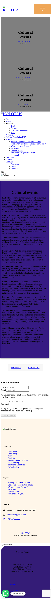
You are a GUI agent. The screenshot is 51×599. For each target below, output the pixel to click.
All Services (26, 41)
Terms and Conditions (16, 465)
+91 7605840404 (13, 519)
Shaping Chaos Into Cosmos (19, 483)
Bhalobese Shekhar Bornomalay (20, 485)
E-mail (3, 390)
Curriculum (12, 451)
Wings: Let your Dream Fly (18, 487)
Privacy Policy (13, 462)
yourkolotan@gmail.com (16, 515)
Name (3, 387)
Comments (16, 368)
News (10, 456)
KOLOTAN (25, 533)
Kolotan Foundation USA (18, 460)
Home (18, 41)
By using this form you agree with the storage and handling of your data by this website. (22, 409)
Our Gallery (12, 454)
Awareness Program (16, 494)
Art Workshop (13, 489)
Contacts (11, 458)
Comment (5, 404)
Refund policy (13, 467)
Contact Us (33, 368)
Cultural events (14, 491)
